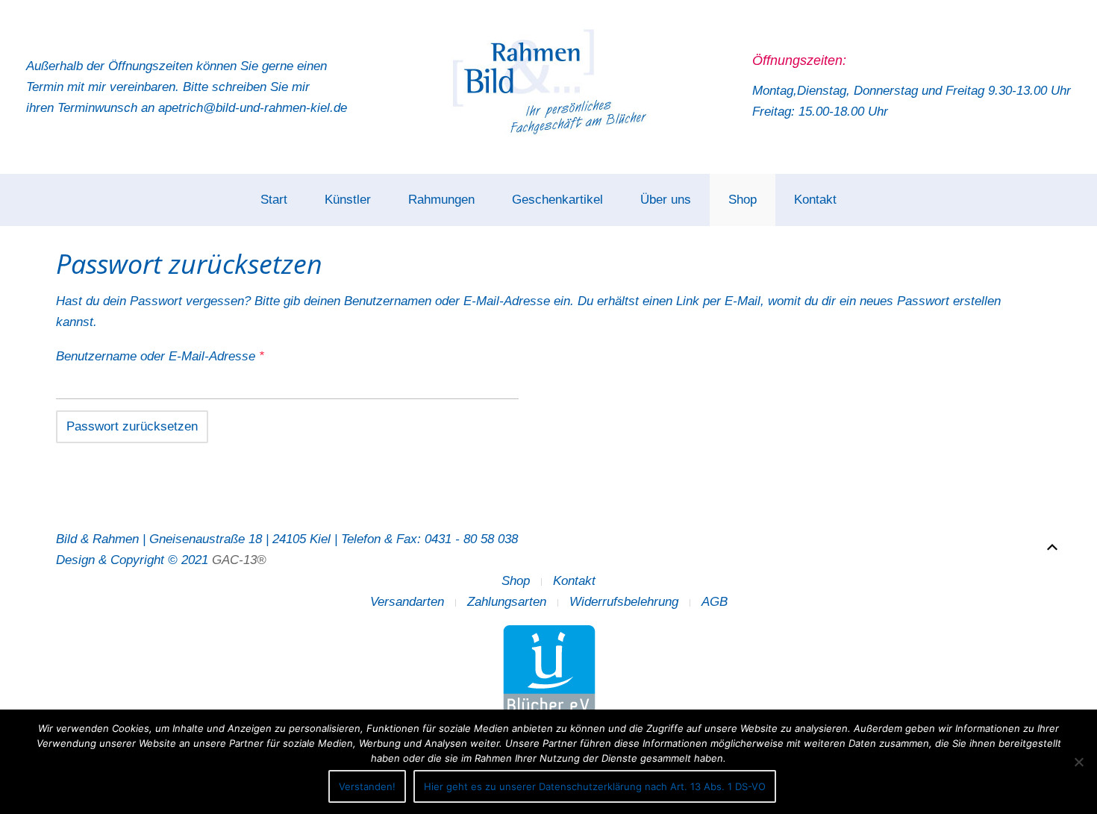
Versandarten (407, 602)
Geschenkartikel (557, 199)
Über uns (665, 199)
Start (273, 199)
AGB (714, 602)
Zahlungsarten (506, 602)
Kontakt (815, 199)
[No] (1078, 761)
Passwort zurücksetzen (132, 426)
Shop (742, 199)
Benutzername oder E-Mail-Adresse (192, 355)
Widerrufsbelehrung (623, 602)
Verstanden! (367, 786)
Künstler (348, 199)
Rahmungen (441, 199)
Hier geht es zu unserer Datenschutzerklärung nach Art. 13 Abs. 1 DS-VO (595, 786)
